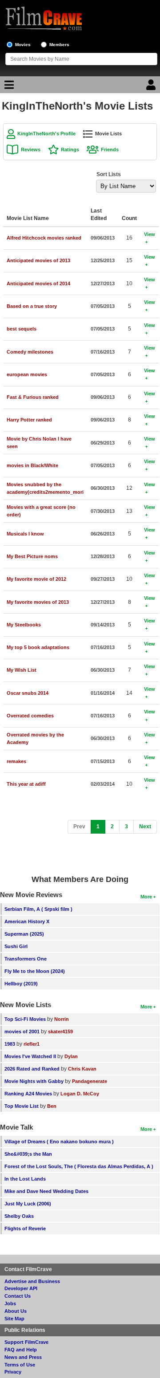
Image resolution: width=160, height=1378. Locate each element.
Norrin (61, 1019)
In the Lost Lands (25, 1178)
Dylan (71, 1056)
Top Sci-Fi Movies (25, 1019)
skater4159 (60, 1031)
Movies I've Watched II (30, 1056)
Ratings (70, 149)
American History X (26, 921)
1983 (9, 1044)
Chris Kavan (82, 1068)
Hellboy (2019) (21, 983)
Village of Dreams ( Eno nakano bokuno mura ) (59, 1141)
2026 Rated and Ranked (32, 1068)
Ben (51, 1106)
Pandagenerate (89, 1081)
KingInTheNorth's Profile (46, 133)
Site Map (14, 1318)
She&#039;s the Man (28, 1154)
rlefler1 (32, 1044)
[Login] (152, 87)
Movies (23, 44)
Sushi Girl (16, 946)
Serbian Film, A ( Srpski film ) (38, 909)
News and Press (23, 1357)
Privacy (12, 1371)
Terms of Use (19, 1364)
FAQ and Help (20, 1349)
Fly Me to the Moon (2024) (34, 971)
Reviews (30, 149)
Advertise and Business (32, 1281)
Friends (110, 149)
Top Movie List (21, 1106)
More (146, 896)
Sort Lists (108, 174)
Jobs (10, 1303)
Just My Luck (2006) (27, 1203)
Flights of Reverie (25, 1228)
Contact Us (17, 1296)
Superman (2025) (24, 934)
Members (59, 44)
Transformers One (25, 958)
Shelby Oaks (19, 1216)
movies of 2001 (22, 1031)
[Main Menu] (8, 87)
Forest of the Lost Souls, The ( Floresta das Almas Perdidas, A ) (78, 1166)
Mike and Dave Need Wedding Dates (46, 1191)
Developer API (20, 1288)
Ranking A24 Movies (28, 1093)
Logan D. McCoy (79, 1093)
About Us (15, 1311)
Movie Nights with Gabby (34, 1081)
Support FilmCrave (26, 1342)
